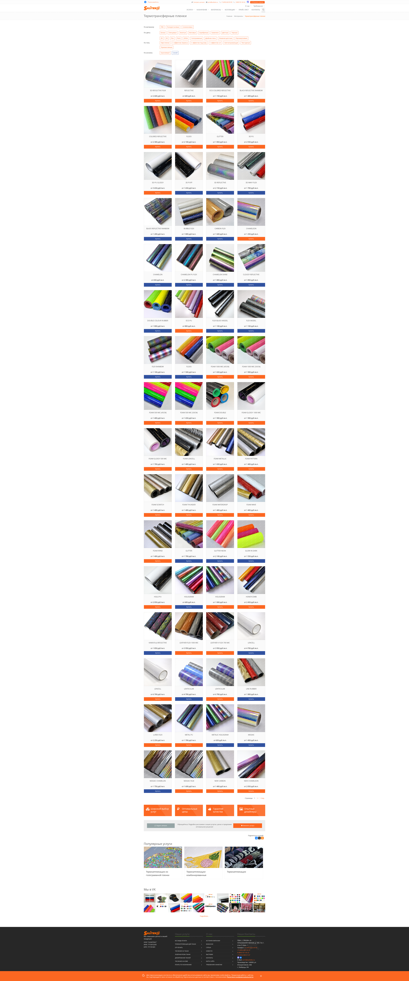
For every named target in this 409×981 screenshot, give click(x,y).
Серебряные (203, 33)
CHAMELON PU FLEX (189, 274)
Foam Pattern (251, 459)
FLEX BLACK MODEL (220, 321)
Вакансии (209, 944)
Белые (163, 33)
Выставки (209, 954)
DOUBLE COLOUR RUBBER (157, 321)
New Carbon (220, 781)
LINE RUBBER (251, 689)
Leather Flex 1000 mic (189, 643)
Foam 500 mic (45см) (157, 413)
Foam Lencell (189, 459)
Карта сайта (210, 961)
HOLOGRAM (189, 597)
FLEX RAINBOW (158, 367)
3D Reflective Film (158, 90)
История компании (213, 941)
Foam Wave (251, 505)
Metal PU (189, 735)
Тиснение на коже (181, 961)
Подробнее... (204, 916)
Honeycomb (251, 597)
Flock (178, 38)
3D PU (251, 136)
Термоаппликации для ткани (185, 944)
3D (162, 38)
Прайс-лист (244, 10)
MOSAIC (251, 735)
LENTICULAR (189, 689)
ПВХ (162, 27)
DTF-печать (179, 947)
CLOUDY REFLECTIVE (251, 274)
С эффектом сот (215, 43)
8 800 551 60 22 (240, 2)
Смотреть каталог (199, 2)
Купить (157, 101)
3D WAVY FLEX (251, 182)
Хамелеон (215, 33)
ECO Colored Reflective (220, 90)
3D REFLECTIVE (220, 182)
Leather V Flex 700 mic (220, 643)
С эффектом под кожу (199, 43)
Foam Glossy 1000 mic (251, 413)
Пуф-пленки (165, 43)
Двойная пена (210, 38)
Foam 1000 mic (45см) (220, 367)
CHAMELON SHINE (220, 274)
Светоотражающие (231, 43)
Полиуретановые (173, 27)
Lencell (157, 689)
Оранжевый (165, 53)
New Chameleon (251, 781)
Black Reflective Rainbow (251, 90)
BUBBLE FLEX (189, 228)
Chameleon (251, 228)
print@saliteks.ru (213, 2)
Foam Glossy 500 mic (158, 459)
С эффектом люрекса (180, 43)
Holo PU (157, 597)
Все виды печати (181, 941)
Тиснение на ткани (182, 951)
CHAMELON (157, 274)
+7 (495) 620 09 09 (226, 2)
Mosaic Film (189, 781)
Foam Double (220, 413)
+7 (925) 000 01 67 (243, 955)
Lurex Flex (157, 735)
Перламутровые (241, 38)
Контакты (256, 10)
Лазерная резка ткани (182, 954)
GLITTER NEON (220, 551)
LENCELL (251, 643)
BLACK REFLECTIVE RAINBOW (157, 228)
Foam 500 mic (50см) (189, 413)
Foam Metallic (220, 459)
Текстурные (245, 43)
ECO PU (189, 321)
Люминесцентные (225, 38)
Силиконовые (188, 27)
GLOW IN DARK (251, 551)
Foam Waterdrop (220, 505)
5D (167, 38)
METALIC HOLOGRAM (220, 735)
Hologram (220, 597)
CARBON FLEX (220, 228)
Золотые (183, 33)
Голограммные (196, 38)
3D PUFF (189, 182)
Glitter (186, 38)
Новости (209, 951)
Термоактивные (166, 47)
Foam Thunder (189, 505)
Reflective (189, 90)
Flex (172, 38)
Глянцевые (173, 33)
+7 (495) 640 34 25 (243, 950)
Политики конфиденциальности (240, 977)
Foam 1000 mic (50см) (251, 367)
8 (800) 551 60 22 (243, 953)
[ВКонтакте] (256, 838)
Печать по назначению (183, 965)
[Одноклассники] (262, 838)
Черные (234, 33)
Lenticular (220, 689)
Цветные (225, 33)
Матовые (192, 33)
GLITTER (189, 551)
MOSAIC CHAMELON (158, 781)
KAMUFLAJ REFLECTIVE (158, 643)
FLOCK (189, 367)
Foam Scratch (158, 505)
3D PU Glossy (158, 182)
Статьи (208, 947)
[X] (259, 838)
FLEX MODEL (251, 321)
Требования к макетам (214, 965)
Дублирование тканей (183, 958)
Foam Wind (158, 551)
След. (262, 798)
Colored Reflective (157, 136)
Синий (175, 53)
